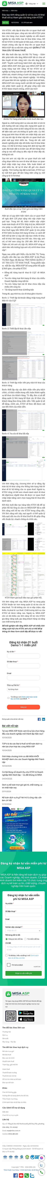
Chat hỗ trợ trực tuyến (10, 1115)
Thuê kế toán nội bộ (9, 1076)
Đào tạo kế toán (8, 1083)
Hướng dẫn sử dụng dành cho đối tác (15, 1096)
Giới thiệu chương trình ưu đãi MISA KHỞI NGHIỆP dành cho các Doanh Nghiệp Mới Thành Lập (23, 759)
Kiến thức (5, 10)
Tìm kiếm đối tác (33, 939)
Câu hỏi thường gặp (9, 1092)
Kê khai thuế (6, 1055)
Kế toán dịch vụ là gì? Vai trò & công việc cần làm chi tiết (22, 799)
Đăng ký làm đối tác (15, 939)
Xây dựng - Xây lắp (9, 1042)
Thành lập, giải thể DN (10, 1065)
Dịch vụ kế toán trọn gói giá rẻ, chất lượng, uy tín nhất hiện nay (22, 786)
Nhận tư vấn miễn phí (23, 973)
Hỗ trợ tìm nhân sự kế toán (11, 1079)
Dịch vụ (5, 1035)
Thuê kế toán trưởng (9, 1073)
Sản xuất (5, 1038)
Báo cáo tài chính (8, 1058)
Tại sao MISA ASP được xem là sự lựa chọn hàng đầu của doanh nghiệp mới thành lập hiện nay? (23, 732)
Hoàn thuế (6, 1069)
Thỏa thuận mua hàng (9, 1099)
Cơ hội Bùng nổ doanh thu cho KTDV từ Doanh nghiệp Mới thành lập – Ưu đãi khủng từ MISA (22, 773)
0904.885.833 (13, 1134)
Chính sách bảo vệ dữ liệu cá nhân (14, 1102)
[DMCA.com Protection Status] (27, 1157)
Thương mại (6, 1032)
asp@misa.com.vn (13, 1130)
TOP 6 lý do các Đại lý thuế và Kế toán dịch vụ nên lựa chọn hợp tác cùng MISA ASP (22, 745)
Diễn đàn (5, 1112)
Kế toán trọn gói (8, 1051)
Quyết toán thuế (8, 1061)
